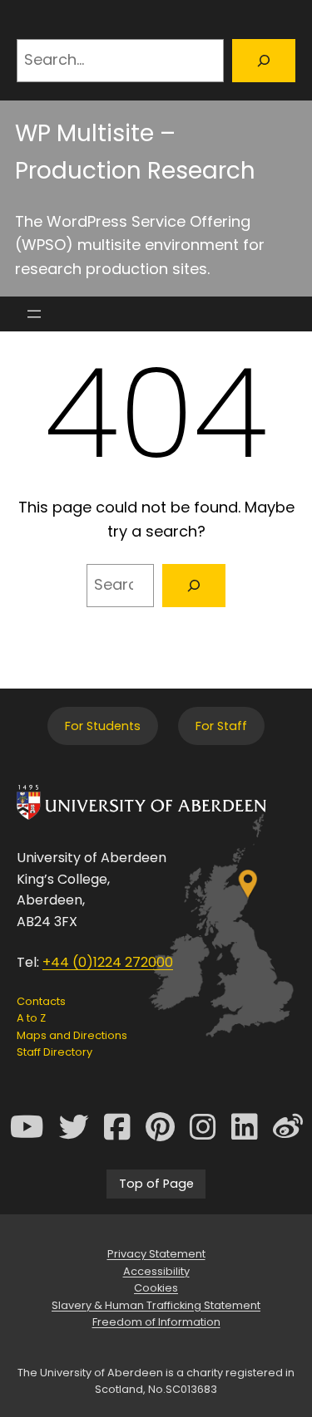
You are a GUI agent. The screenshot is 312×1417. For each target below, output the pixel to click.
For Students (103, 726)
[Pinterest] (160, 1127)
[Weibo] (288, 1127)
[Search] (263, 60)
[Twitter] (74, 1127)
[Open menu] (34, 314)
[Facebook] (117, 1127)
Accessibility (156, 1271)
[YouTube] (27, 1127)
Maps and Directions (72, 1035)
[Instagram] (203, 1127)
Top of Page (156, 1183)
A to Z (31, 1018)
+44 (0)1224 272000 (107, 962)
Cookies (156, 1288)
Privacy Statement (156, 1254)
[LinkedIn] (244, 1127)
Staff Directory (54, 1052)
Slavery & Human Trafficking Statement (156, 1305)
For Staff (221, 726)
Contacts (41, 1001)
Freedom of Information (156, 1322)
